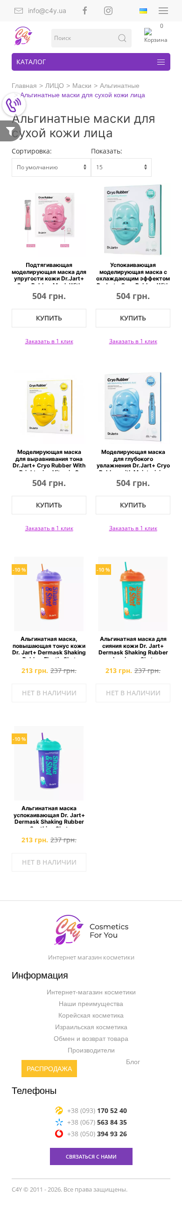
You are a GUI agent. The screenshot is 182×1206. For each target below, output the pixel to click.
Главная (24, 85)
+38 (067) (97, 1122)
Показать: (106, 151)
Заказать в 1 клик (49, 341)
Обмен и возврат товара (91, 1039)
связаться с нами (91, 1156)
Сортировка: (32, 151)
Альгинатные (120, 85)
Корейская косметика (91, 1015)
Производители (91, 1050)
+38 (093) (97, 1110)
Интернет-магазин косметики (91, 992)
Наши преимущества (91, 1004)
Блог (133, 1062)
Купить (49, 317)
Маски (81, 85)
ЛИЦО (54, 85)
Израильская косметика (91, 1027)
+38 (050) (97, 1133)
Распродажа (49, 1069)
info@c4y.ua (47, 10)
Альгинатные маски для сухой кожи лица (82, 95)
